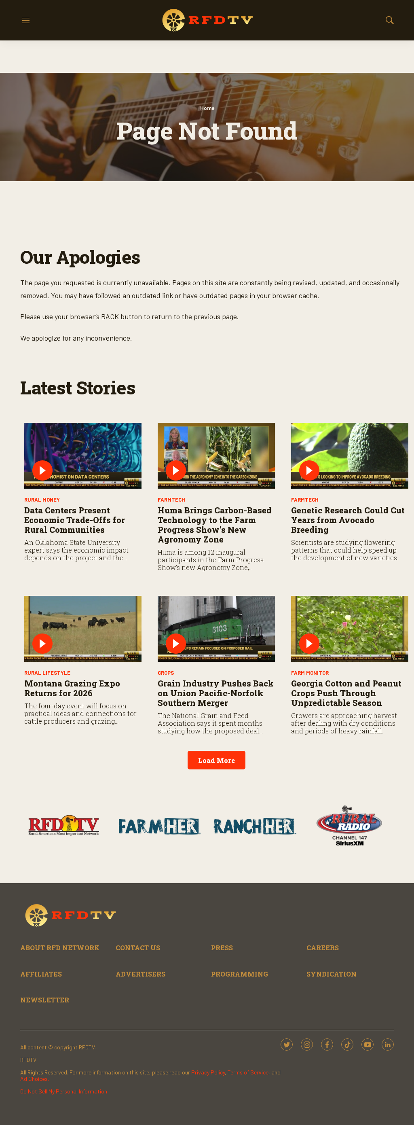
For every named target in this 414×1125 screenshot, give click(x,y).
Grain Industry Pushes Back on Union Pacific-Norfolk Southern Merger (216, 693)
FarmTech (171, 499)
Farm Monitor (310, 672)
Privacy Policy (208, 1072)
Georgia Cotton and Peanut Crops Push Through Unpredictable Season (346, 693)
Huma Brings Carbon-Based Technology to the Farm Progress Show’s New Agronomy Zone (215, 524)
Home (207, 108)
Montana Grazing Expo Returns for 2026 (72, 688)
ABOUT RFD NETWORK (59, 947)
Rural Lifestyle (47, 672)
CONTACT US (138, 947)
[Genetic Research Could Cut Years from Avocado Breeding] (349, 456)
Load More (216, 760)
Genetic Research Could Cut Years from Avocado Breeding (348, 520)
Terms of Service (248, 1072)
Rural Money (42, 499)
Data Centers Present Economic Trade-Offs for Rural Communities (74, 520)
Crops (166, 672)
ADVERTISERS (140, 974)
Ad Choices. (34, 1078)
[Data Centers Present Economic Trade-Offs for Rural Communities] (83, 456)
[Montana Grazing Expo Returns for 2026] (83, 629)
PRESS (222, 947)
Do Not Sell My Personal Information (63, 1091)
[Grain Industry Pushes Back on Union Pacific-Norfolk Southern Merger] (216, 629)
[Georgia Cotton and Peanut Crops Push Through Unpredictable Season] (349, 629)
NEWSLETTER (44, 1000)
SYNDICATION (331, 974)
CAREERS (322, 947)
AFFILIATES (41, 974)
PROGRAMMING (239, 974)
